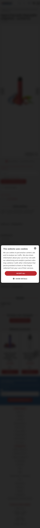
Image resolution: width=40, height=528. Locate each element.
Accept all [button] (20, 273)
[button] (20, 278)
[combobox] (35, 248)
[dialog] (20, 264)
